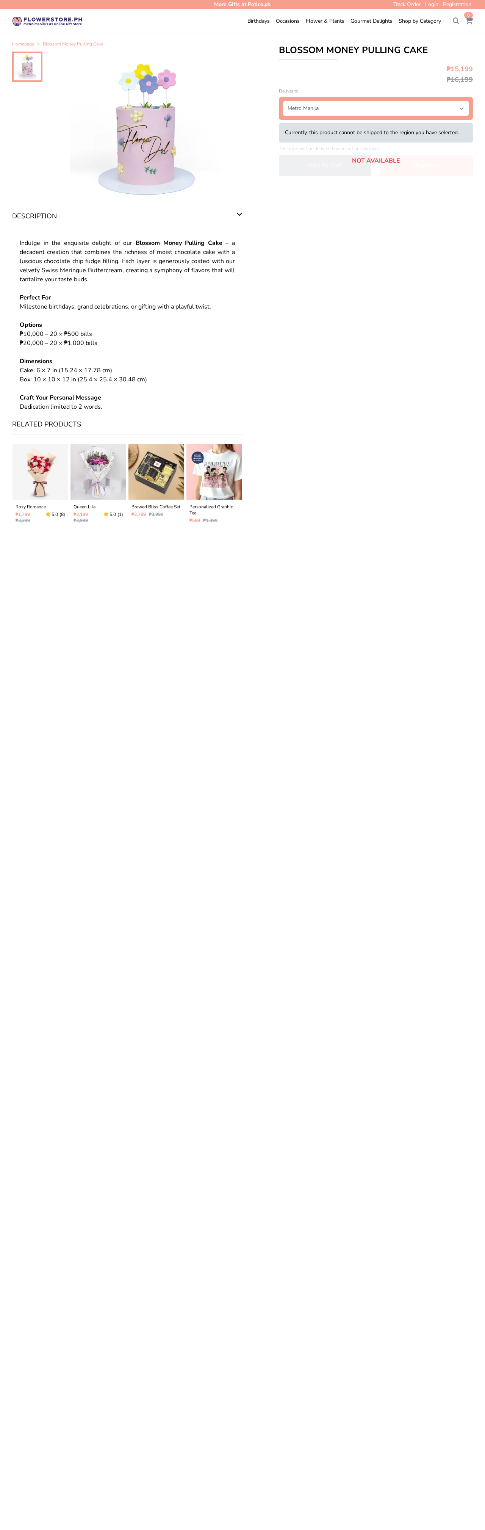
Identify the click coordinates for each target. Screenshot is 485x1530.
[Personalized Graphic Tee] (214, 485)
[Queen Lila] (98, 485)
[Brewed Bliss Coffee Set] (156, 485)
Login (431, 4)
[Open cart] (469, 21)
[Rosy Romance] (40, 485)
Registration (457, 4)
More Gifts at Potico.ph (242, 4)
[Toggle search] (456, 21)
